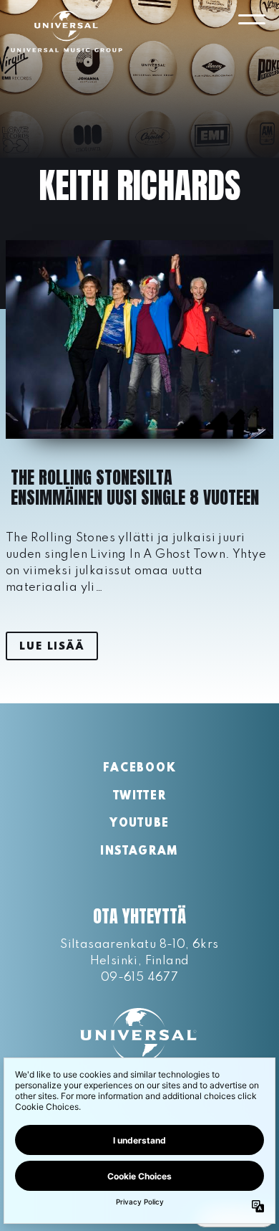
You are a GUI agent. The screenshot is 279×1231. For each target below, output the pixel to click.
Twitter (140, 796)
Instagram (139, 851)
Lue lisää (51, 647)
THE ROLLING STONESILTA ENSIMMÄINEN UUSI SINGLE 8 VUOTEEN (135, 487)
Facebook (139, 768)
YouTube (139, 824)
